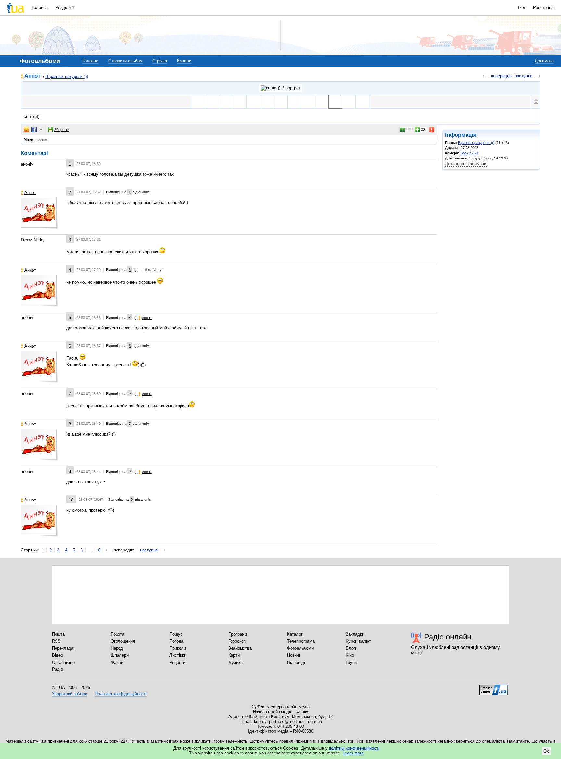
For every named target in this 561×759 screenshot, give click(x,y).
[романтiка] (362, 102)
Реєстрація (544, 7)
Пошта (58, 634)
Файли (117, 662)
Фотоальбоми (300, 648)
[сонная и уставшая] (308, 102)
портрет (42, 139)
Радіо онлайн (447, 636)
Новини (294, 655)
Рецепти (177, 662)
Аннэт (32, 76)
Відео (57, 655)
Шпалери (120, 655)
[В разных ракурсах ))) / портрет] (280, 88)
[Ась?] (267, 102)
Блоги (351, 648)
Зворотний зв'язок (69, 693)
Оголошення (123, 641)
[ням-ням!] (322, 102)
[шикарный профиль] (199, 102)
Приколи (177, 648)
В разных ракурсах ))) (66, 76)
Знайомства (240, 648)
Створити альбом (125, 60)
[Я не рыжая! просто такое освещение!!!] (212, 102)
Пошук (175, 634)
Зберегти (61, 130)
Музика (235, 662)
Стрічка (159, 60)
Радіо (57, 669)
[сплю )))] (335, 102)
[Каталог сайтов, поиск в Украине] (493, 687)
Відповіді (296, 662)
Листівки (177, 655)
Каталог (295, 634)
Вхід (521, 7)
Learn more (353, 753)
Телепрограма (301, 641)
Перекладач (64, 648)
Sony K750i (469, 153)
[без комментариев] (281, 102)
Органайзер (63, 662)
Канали (184, 60)
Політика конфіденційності (121, 693)
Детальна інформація (466, 163)
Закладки (355, 634)
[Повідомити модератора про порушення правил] (432, 129)
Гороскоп (237, 641)
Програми (237, 634)
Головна (40, 7)
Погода (176, 641)
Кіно (350, 655)
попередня (501, 75)
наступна (523, 75)
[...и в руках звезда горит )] (349, 102)
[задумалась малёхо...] (294, 102)
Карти (234, 655)
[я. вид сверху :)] (240, 102)
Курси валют (358, 641)
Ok (546, 751)
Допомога (544, 60)
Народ (117, 648)
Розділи (63, 7)
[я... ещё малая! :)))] (253, 102)
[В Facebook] (34, 129)
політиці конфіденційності (354, 748)
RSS (56, 641)
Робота (117, 634)
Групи (351, 662)
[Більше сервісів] (40, 129)
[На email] (26, 129)
